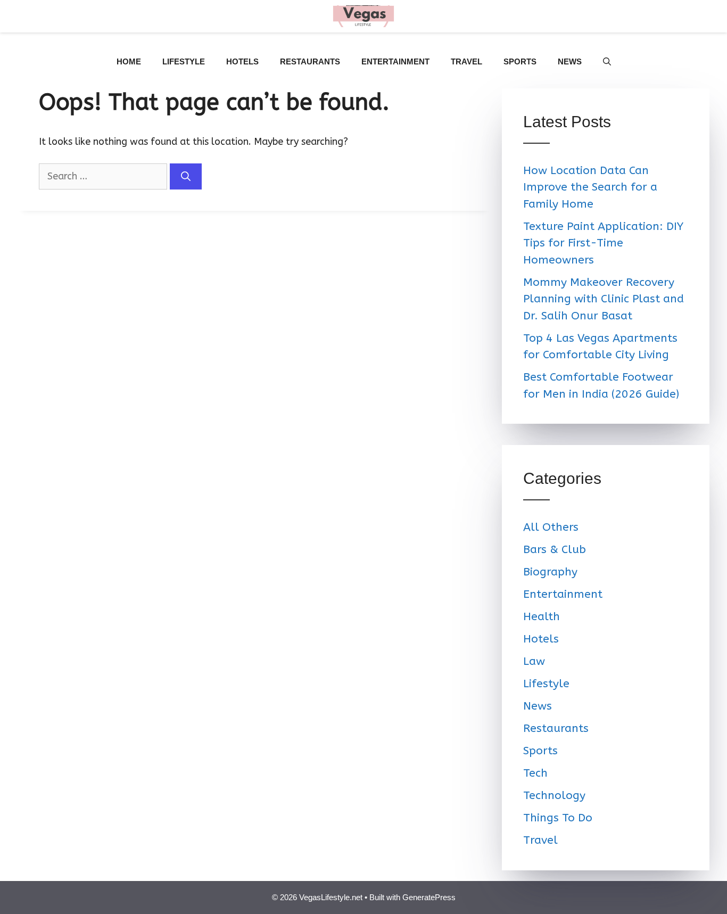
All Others (551, 527)
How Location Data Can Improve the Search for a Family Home (590, 187)
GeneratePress (429, 897)
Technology (554, 795)
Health (541, 616)
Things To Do (557, 818)
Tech (535, 773)
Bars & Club (554, 549)
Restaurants (310, 61)
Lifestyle (183, 61)
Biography (550, 572)
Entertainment (395, 61)
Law (534, 661)
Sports (519, 61)
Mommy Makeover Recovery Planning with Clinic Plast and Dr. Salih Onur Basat (603, 299)
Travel (466, 61)
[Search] (186, 176)
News (570, 61)
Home (129, 61)
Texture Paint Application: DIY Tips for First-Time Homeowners (603, 243)
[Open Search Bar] (607, 62)
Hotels (242, 61)
